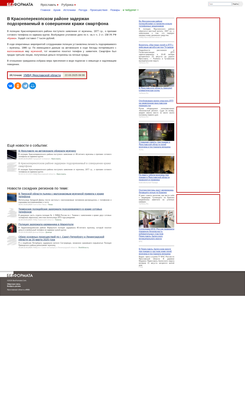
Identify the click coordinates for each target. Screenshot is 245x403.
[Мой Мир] (32, 85)
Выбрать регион (14, 286)
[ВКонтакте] (10, 85)
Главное (45, 10)
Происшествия (98, 10)
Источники (69, 10)
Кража (11, 38)
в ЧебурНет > (131, 10)
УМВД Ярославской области (42, 75)
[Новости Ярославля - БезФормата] (17, 3)
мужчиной (36, 51)
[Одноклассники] (17, 85)
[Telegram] (25, 85)
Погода (83, 10)
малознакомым (15, 51)
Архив (57, 10)
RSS (28, 290)
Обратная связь (13, 284)
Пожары (115, 10)
